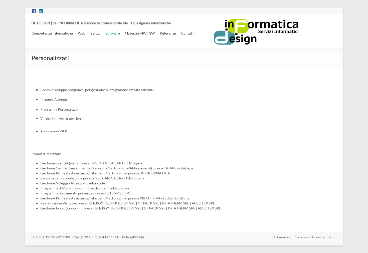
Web (81, 33)
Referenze (168, 33)
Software (112, 33)
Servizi (95, 33)
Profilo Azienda (282, 236)
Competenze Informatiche (52, 33)
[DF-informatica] (271, 20)
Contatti (188, 33)
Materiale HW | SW (140, 33)
